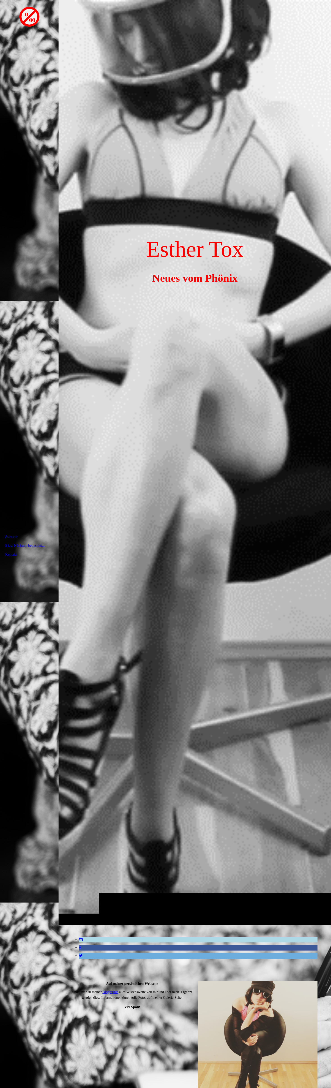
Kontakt (11, 554)
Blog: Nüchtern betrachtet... (25, 545)
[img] (195, 462)
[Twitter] (80, 956)
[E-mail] (81, 940)
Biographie (110, 992)
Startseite (11, 537)
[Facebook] (80, 947)
